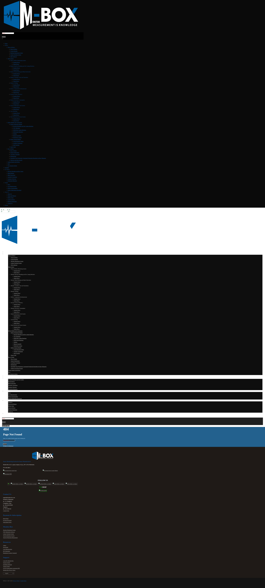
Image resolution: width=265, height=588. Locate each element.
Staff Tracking (16, 145)
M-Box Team (10, 197)
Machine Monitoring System (16, 53)
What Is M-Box (13, 49)
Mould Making (11, 173)
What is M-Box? (11, 47)
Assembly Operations (12, 177)
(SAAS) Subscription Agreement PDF (11, 568)
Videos (4, 545)
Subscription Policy (7, 522)
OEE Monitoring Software (9, 532)
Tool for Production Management (10, 537)
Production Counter (17, 137)
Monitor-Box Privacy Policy (9, 570)
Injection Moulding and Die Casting (15, 171)
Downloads (5, 547)
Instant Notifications (14, 152)
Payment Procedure (7, 520)
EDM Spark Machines (18, 132)
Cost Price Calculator (15, 154)
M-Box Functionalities (12, 188)
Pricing (6, 205)
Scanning (7, 167)
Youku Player (16, 64)
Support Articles (6, 562)
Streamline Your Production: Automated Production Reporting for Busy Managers (28, 158)
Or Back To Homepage (8, 446)
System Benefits (13, 51)
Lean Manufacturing (12, 186)
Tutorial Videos (6, 566)
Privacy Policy (16, 580)
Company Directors (12, 179)
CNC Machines (16, 128)
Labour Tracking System (15, 54)
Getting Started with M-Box (14, 162)
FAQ (9, 163)
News (9, 184)
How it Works (11, 148)
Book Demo (5, 518)
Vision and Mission (12, 195)
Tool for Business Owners (8, 535)
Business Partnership (12, 201)
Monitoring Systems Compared (10, 553)
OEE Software (13, 56)
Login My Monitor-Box (8, 560)
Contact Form (6, 510)
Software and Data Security (16, 160)
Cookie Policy (23, 580)
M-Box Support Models (15, 139)
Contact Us (10, 203)
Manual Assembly (17, 135)
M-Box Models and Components (15, 122)
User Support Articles (12, 165)
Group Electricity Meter (18, 141)
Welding (15, 133)
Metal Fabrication (11, 175)
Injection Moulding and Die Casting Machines (23, 126)
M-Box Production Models (16, 124)
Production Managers (12, 180)
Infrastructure (13, 156)
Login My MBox (6, 426)
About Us (10, 194)
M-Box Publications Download (14, 190)
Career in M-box (11, 199)
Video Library (11, 58)
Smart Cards (13, 147)
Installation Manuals (7, 564)
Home (6, 43)
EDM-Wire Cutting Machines (19, 130)
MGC (22, 464)
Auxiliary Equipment (17, 143)
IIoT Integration (6, 551)
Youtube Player (16, 62)
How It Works (13, 150)
